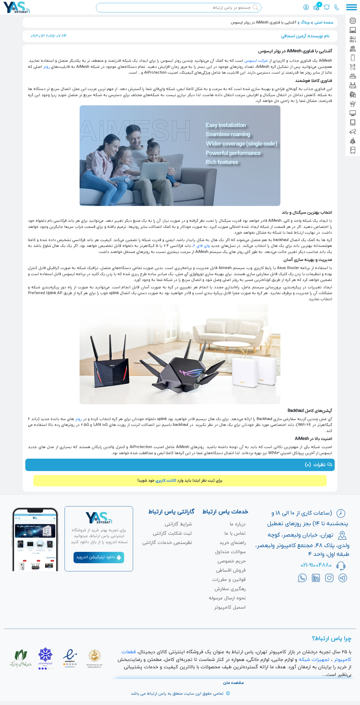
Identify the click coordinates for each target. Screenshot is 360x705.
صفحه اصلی (323, 22)
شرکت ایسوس (256, 60)
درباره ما (238, 524)
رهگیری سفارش (230, 589)
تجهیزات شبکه (314, 659)
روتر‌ (78, 419)
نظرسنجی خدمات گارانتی (167, 542)
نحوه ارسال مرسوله (227, 598)
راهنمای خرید (233, 542)
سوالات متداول (230, 552)
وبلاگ (305, 22)
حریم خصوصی (231, 561)
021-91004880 (316, 565)
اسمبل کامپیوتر (230, 607)
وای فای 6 (201, 245)
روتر (46, 66)
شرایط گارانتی (178, 524)
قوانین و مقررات (229, 579)
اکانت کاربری (165, 480)
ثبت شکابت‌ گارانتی (172, 533)
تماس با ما (235, 533)
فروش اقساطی (231, 570)
